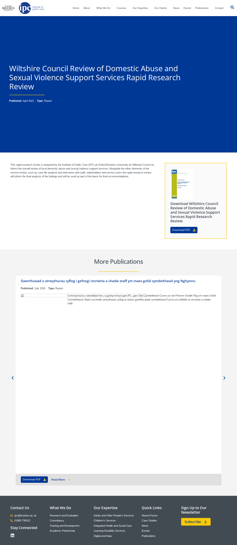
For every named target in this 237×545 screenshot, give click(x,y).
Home (76, 8)
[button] (12, 378)
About (86, 8)
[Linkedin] (12, 535)
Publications (201, 8)
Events (187, 8)
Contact (219, 8)
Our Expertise (140, 8)
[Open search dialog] (232, 8)
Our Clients (160, 8)
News (176, 8)
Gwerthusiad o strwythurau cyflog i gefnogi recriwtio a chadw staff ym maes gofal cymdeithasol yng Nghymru (108, 281)
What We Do (103, 8)
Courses (121, 8)
